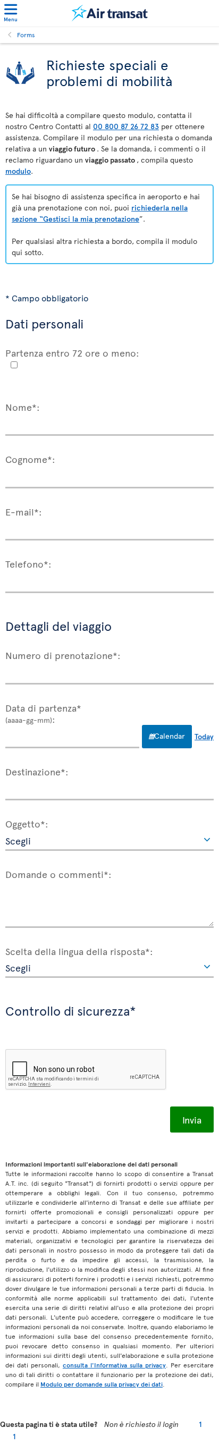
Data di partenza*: (43, 713)
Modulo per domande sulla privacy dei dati (101, 1384)
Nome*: (22, 406)
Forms (26, 34)
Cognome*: (30, 458)
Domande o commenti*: (58, 873)
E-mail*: (23, 511)
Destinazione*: (37, 771)
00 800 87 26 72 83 (126, 126)
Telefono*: (28, 563)
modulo (18, 171)
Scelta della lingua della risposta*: (79, 950)
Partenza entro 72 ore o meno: (72, 352)
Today (204, 736)
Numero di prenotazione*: (63, 654)
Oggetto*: (26, 823)
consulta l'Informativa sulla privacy (114, 1365)
